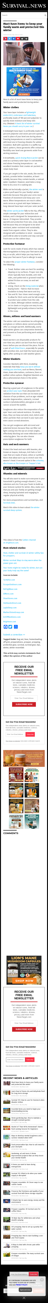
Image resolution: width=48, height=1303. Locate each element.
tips (38, 645)
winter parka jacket (15, 211)
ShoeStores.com (10, 598)
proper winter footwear (25, 262)
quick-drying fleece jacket (26, 158)
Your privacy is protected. (13, 741)
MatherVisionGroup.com (13, 612)
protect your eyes (14, 391)
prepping (36, 642)
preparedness (17, 642)
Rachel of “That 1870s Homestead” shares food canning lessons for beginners (27, 1128)
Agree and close (25, 1290)
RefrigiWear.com (10, 589)
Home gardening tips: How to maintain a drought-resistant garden (26, 1119)
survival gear (30, 645)
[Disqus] (24, 865)
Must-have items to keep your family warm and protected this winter (27, 1083)
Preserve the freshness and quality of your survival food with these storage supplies (27, 1192)
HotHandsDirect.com (12, 603)
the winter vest (35, 189)
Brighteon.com (9, 622)
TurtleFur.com (9, 580)
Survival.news (9, 503)
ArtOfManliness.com (12, 617)
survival (20, 645)
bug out (20, 639)
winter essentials (17, 648)
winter (6, 648)
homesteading (35, 639)
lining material (32, 286)
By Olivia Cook (24, 1087)
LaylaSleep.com (10, 608)
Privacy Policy (21, 1285)
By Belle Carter (24, 1131)
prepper (27, 642)
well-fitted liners (18, 348)
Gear (26, 639)
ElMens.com (8, 594)
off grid (6, 642)
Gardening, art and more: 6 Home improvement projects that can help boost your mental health (27, 1155)
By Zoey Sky (23, 1096)
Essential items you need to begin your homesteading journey (26, 1110)
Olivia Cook (19, 35)
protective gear (9, 645)
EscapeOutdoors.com (12, 584)
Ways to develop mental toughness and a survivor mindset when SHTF (26, 1137)
